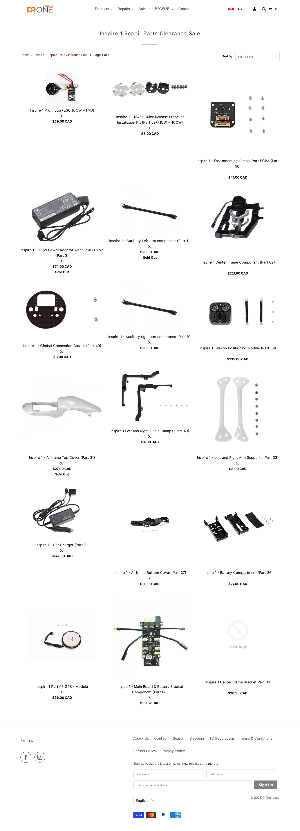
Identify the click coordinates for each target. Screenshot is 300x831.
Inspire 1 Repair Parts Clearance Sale (61, 55)
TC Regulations (222, 738)
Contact (161, 738)
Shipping (197, 738)
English (142, 800)
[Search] (264, 9)
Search (178, 738)
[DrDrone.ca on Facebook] (27, 757)
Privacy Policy (173, 751)
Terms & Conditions (256, 738)
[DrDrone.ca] (40, 9)
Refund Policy (144, 751)
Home (25, 55)
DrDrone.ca (270, 797)
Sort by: (227, 56)
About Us (141, 738)
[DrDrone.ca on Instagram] (41, 757)
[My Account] (254, 9)
